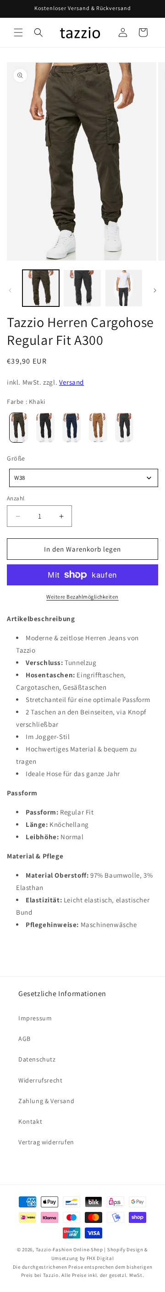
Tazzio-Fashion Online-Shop (69, 1249)
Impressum (35, 1018)
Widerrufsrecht (40, 1080)
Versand (71, 382)
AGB (24, 1039)
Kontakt (30, 1121)
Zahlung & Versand (46, 1101)
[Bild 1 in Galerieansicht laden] (40, 288)
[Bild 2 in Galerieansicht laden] (82, 288)
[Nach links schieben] (10, 290)
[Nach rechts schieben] (155, 290)
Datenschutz (37, 1059)
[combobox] (83, 478)
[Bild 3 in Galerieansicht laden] (123, 288)
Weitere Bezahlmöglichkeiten (82, 596)
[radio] (16, 428)
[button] (18, 32)
